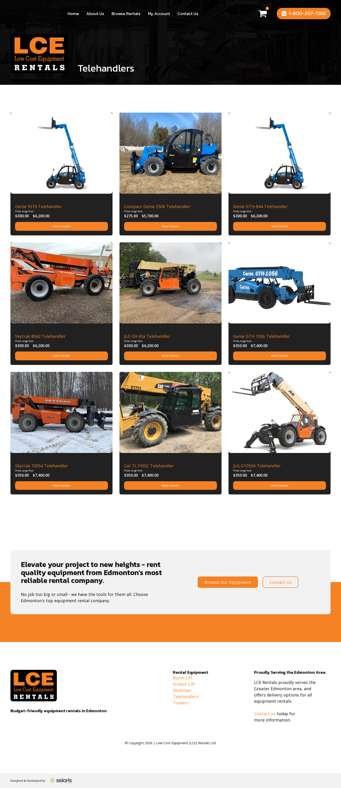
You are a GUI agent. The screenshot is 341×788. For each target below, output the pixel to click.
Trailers (180, 703)
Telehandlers (106, 68)
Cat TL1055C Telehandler (149, 465)
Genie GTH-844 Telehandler (260, 206)
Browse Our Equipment (227, 582)
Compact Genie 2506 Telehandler (157, 206)
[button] (304, 13)
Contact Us (187, 13)
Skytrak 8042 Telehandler (40, 336)
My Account (159, 13)
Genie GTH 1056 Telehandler (261, 336)
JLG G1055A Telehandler (257, 465)
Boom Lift (183, 677)
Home (73, 13)
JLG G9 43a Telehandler (147, 336)
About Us (95, 13)
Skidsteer (182, 690)
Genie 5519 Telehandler (38, 206)
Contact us (265, 713)
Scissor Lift (184, 684)
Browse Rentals (126, 13)
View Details (61, 226)
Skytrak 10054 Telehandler (41, 465)
